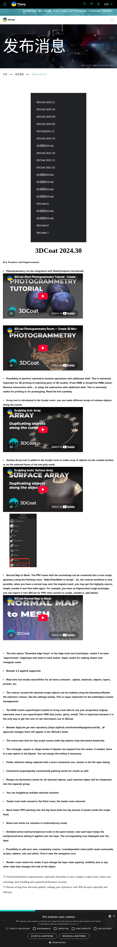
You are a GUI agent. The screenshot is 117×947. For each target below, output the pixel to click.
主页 (5, 74)
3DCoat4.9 (42, 203)
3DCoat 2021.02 (45, 167)
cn (106, 4)
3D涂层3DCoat (45, 145)
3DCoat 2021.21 (45, 160)
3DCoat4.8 (42, 225)
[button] (58, 942)
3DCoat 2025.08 (45, 116)
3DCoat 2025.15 (45, 109)
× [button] (114, 916)
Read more (74, 924)
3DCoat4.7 (42, 232)
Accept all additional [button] (42, 936)
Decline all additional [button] (74, 936)
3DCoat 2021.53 (45, 153)
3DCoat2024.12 (45, 131)
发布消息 (19, 74)
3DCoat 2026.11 (45, 102)
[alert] (58, 930)
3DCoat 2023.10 (45, 138)
